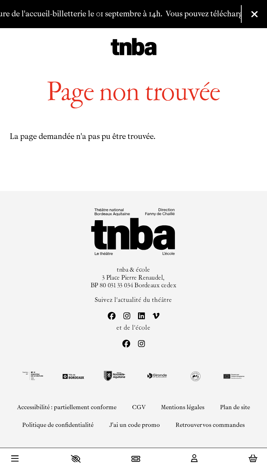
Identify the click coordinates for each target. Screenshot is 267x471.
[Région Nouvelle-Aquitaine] (115, 376)
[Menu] (15, 459)
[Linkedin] (141, 316)
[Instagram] (126, 316)
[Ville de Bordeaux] (73, 376)
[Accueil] (133, 47)
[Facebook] (111, 316)
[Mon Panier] (253, 458)
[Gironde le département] (157, 376)
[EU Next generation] (233, 376)
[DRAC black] (32, 376)
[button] (76, 458)
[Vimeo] (155, 316)
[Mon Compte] (194, 458)
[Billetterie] (135, 458)
